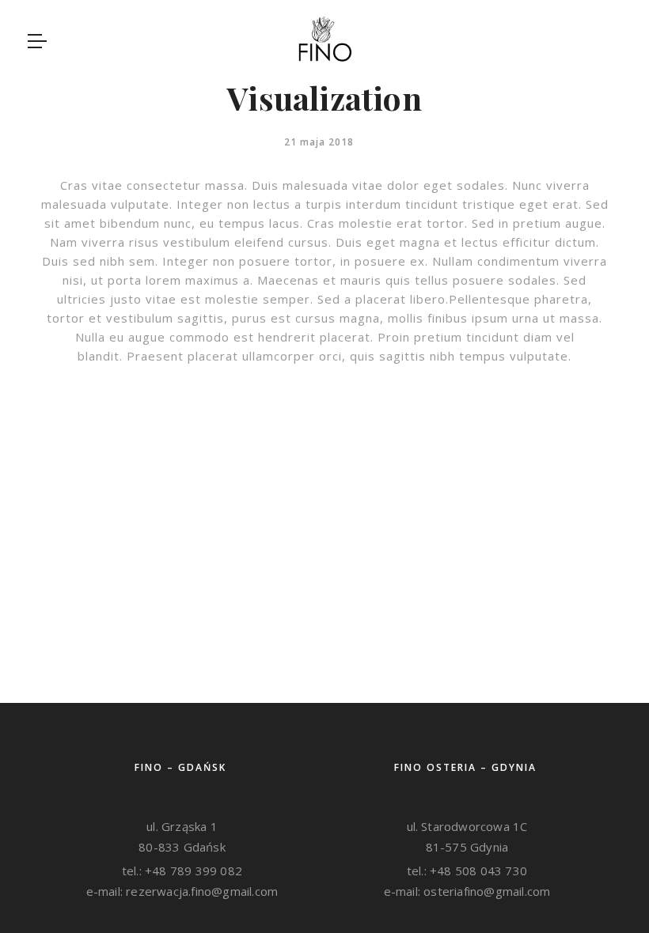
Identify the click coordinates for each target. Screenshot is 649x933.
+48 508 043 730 (477, 870)
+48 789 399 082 (192, 870)
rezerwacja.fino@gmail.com (200, 891)
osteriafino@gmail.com (485, 891)
